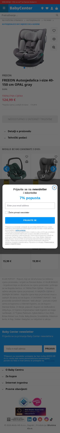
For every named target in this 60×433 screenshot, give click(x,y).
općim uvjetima (20, 230)
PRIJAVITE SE (30, 220)
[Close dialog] (54, 187)
